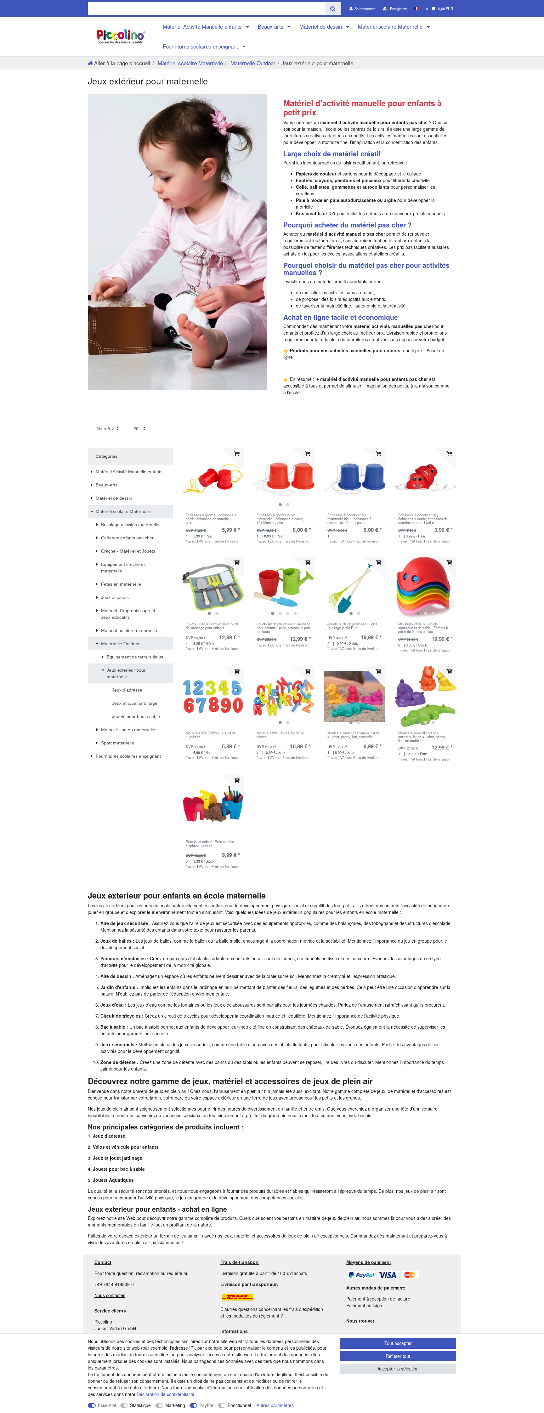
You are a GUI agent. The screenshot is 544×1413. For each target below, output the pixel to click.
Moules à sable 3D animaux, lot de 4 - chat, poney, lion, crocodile (353, 735)
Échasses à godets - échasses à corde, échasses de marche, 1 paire (211, 519)
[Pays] (416, 8)
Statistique (140, 1405)
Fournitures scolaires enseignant (201, 46)
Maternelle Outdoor (252, 63)
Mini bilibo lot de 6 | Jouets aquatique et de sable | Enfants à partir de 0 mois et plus (423, 628)
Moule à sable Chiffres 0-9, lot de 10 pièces (211, 735)
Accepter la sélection (398, 1368)
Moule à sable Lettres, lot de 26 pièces (280, 735)
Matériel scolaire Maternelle (391, 26)
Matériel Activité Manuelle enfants (203, 26)
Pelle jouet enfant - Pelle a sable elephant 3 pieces (210, 844)
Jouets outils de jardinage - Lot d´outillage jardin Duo (352, 626)
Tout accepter (398, 1343)
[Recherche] (333, 8)
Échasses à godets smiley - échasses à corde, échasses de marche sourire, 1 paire (423, 519)
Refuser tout (398, 1356)
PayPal (206, 1405)
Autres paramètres (275, 1405)
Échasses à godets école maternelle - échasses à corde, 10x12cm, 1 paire (280, 519)
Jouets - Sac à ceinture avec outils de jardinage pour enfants (212, 626)
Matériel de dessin (321, 26)
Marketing (175, 1405)
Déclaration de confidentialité (165, 1394)
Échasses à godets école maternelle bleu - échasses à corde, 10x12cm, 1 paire (349, 519)
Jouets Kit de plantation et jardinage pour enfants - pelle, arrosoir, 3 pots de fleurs (284, 628)
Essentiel (107, 1405)
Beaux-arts (271, 26)
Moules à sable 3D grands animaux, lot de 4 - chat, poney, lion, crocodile (422, 737)
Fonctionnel (239, 1405)
